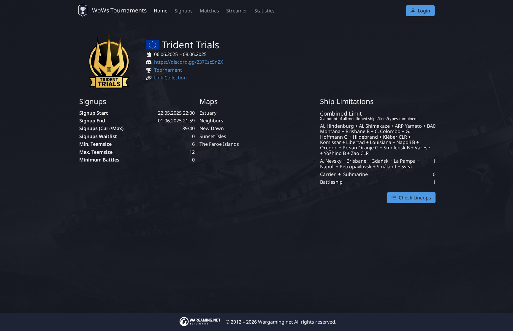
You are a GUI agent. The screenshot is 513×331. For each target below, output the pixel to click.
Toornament (168, 70)
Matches (209, 10)
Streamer (236, 10)
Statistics (264, 10)
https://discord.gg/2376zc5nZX (188, 62)
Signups (184, 10)
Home (160, 10)
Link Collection (170, 77)
